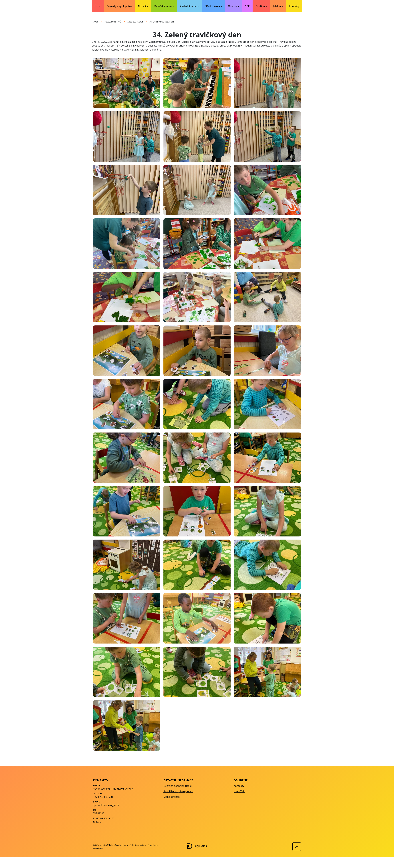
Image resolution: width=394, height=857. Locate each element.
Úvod (97, 6)
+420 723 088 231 (103, 797)
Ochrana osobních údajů (177, 786)
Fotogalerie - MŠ (113, 21)
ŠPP (247, 6)
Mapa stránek (171, 796)
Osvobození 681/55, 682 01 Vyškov (113, 788)
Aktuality (143, 6)
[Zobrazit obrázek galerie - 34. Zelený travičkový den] (127, 83)
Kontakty (294, 6)
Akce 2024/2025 (135, 21)
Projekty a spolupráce (119, 6)
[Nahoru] (296, 846)
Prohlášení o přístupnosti (178, 791)
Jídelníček (239, 791)
